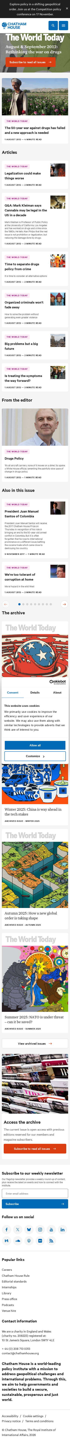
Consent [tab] (12, 692)
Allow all (35, 745)
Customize (33, 756)
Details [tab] (35, 692)
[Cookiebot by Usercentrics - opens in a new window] (50, 682)
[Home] (14, 25)
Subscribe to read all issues (32, 1148)
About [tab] (57, 692)
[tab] (19, 604)
